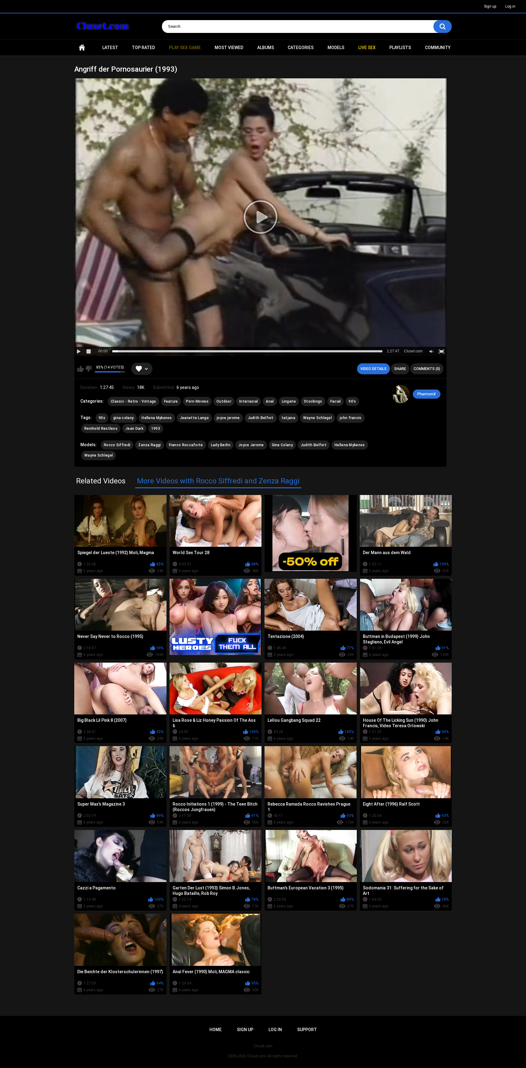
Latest (110, 47)
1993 (155, 428)
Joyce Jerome (251, 445)
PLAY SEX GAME (185, 47)
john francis (351, 418)
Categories (301, 47)
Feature (171, 401)
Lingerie (289, 401)
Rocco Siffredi (117, 445)
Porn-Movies (197, 401)
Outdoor (223, 401)
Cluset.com (256, 1056)
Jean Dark (134, 428)
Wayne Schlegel (317, 418)
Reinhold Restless (100, 428)
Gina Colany (282, 445)
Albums (265, 47)
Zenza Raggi (149, 445)
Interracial (248, 401)
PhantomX (426, 394)
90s (102, 418)
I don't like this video (88, 369)
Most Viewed (229, 47)
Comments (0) (427, 369)
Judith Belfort (261, 418)
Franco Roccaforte (186, 445)
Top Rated (143, 47)
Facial (335, 401)
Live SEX (367, 47)
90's (352, 401)
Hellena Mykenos (157, 418)
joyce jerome (228, 418)
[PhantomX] (400, 394)
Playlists (400, 47)
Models (336, 47)
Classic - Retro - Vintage (133, 401)
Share (400, 369)
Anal (270, 401)
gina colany (123, 418)
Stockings (313, 401)
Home (81, 47)
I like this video (80, 369)
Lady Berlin (220, 445)
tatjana (288, 418)
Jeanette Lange (194, 418)
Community (438, 47)
